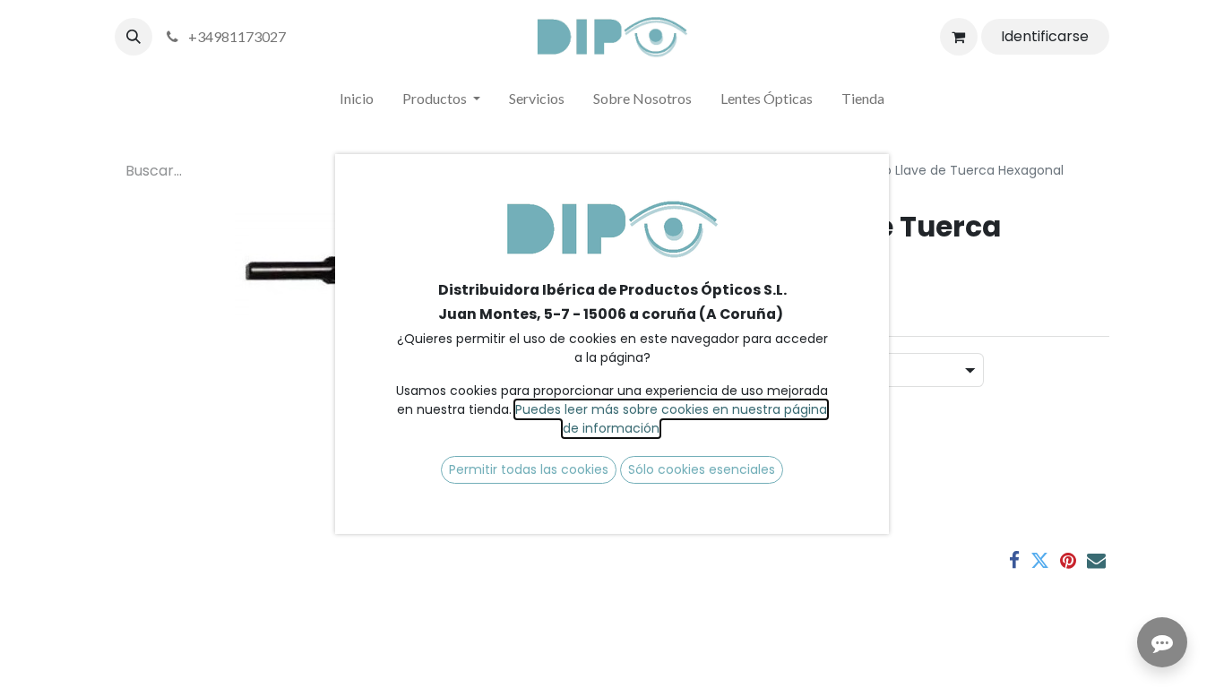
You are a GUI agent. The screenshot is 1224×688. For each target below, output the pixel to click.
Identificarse (1045, 36)
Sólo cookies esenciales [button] (701, 469)
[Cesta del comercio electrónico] (959, 37)
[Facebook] (1014, 560)
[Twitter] (1039, 560)
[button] (133, 37)
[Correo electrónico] (1096, 560)
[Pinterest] (1068, 560)
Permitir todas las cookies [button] (528, 469)
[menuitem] (357, 102)
